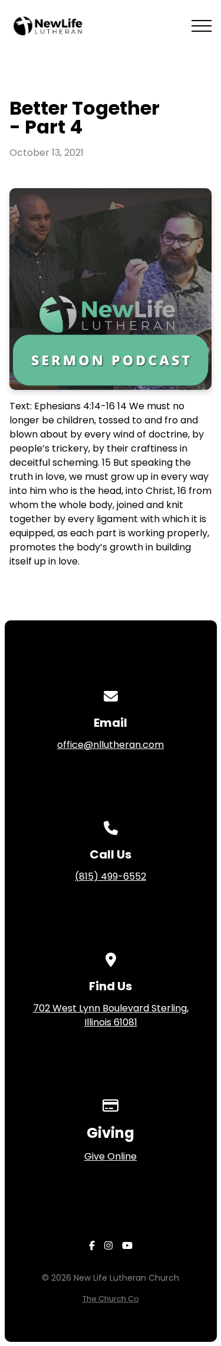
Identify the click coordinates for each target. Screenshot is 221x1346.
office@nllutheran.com (110, 745)
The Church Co (111, 1299)
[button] (202, 26)
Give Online (110, 1156)
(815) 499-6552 (110, 876)
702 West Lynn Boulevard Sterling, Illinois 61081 (111, 1015)
